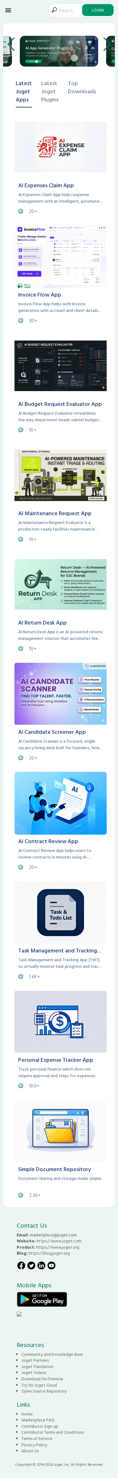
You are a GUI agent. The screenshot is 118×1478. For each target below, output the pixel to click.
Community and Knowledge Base (52, 1354)
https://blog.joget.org (49, 1253)
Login (98, 10)
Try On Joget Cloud (39, 1385)
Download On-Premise (42, 1379)
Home (27, 1414)
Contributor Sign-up (39, 1426)
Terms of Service (36, 1438)
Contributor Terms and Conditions (52, 1432)
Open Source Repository (44, 1391)
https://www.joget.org (57, 1247)
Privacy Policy (34, 1445)
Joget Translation (37, 1366)
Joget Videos (33, 1372)
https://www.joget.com (59, 1241)
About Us (30, 1451)
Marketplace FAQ (37, 1420)
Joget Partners (35, 1360)
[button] (11, 44)
